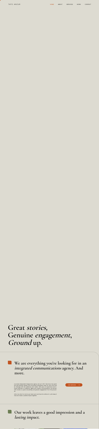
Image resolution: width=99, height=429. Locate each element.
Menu (88, 12)
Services (69, 4)
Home (52, 4)
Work (79, 4)
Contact (88, 4)
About (60, 4)
